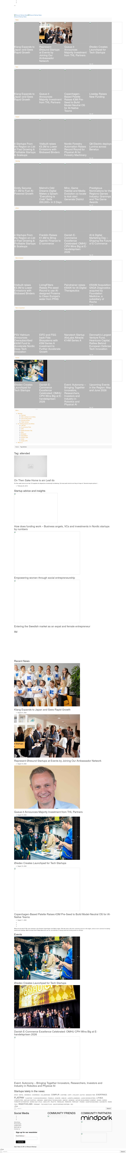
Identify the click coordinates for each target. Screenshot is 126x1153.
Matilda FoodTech (30, 1100)
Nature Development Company (86, 1100)
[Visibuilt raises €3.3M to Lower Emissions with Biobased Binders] (55, 129)
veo (72, 1104)
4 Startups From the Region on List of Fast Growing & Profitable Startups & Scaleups (25, 149)
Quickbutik (103, 1102)
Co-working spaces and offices (26, 424)
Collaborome (45, 1095)
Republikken (24, 435)
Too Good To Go (46, 1104)
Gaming (18, 161)
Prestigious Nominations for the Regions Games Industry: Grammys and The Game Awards (100, 195)
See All (91, 64)
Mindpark (23, 434)
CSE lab (23, 425)
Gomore (57, 1098)
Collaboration (17, 1125)
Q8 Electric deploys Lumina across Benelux (100, 146)
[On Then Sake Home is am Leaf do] (30, 466)
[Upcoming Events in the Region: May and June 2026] (105, 370)
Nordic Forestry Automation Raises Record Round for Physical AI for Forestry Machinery (75, 149)
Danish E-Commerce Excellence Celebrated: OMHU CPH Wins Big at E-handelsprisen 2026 (75, 243)
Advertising (17, 1122)
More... (17, 410)
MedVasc (40, 1100)
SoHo (22, 439)
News (17, 20)
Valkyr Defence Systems (61, 1104)
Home (17, 447)
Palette (53, 1102)
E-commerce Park (26, 427)
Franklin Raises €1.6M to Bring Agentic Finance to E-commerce (50, 239)
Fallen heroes (25, 422)
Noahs (99, 1100)
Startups (20, 413)
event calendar (100, 928)
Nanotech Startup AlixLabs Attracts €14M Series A (74, 337)
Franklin (51, 1098)
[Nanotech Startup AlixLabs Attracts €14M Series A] (80, 320)
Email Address (20, 1136)
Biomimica (28, 1095)
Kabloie (63, 1098)
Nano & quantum (20, 308)
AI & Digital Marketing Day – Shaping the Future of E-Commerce (100, 239)
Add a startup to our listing (28, 417)
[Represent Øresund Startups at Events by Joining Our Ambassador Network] (55, 32)
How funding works (26, 418)
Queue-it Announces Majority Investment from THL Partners (75, 51)
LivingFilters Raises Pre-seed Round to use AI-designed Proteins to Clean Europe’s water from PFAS (49, 292)
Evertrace (101, 1094)
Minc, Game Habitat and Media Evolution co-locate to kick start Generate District (75, 193)
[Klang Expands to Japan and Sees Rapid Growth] (30, 32)
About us (20, 442)
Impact (17, 117)
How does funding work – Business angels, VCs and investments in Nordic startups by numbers (61, 527)
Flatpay (19, 1097)
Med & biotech (19, 258)
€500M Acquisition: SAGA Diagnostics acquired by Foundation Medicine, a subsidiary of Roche (100, 293)
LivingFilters (18, 1100)
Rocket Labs (24, 437)
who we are (47, 930)
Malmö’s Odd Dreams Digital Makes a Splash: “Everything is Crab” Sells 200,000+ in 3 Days (50, 195)
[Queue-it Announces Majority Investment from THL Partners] (80, 32)
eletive (82, 1095)
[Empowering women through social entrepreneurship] (47, 553)
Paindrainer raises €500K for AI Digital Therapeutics (75, 287)
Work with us (17, 1127)
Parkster (68, 1102)
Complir (55, 1094)
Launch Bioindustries (88, 1098)
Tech (17, 67)
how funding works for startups (74, 930)
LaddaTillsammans (74, 1098)
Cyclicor (76, 1095)
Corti (69, 1095)
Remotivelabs (25, 1104)
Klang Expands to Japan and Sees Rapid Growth (24, 49)
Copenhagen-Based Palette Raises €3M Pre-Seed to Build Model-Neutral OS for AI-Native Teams (74, 102)
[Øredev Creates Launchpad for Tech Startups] (105, 32)
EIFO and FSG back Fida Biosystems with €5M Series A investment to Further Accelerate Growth (50, 343)
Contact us (17, 1129)
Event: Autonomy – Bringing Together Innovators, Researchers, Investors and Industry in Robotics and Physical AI (75, 394)
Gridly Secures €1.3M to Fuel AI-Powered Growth (24, 190)
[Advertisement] (45, 10)
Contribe (63, 1095)
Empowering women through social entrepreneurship (44, 577)
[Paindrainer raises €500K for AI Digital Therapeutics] (80, 271)
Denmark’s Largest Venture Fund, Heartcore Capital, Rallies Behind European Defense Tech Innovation (100, 342)
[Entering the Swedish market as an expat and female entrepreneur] (47, 601)
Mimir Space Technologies (53, 1100)
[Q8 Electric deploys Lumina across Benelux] (105, 129)
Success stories (25, 420)
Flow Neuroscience (40, 1098)
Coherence (36, 1095)
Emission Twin (90, 1095)
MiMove (65, 1100)
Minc (22, 432)
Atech (16, 1095)
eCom (17, 208)
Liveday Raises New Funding (98, 95)
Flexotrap (28, 1098)
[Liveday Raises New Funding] (105, 80)
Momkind (71, 1100)
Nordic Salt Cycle (36, 1102)
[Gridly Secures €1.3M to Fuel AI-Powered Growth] (30, 174)
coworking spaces (79, 928)
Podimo (82, 1102)
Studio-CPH (24, 441)
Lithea (100, 1098)
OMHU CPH (46, 1102)
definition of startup (58, 930)
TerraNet (37, 1104)
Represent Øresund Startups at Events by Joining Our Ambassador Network (49, 54)
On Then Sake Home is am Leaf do (34, 480)
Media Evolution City (26, 430)
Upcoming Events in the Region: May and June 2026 (100, 387)
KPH (22, 429)
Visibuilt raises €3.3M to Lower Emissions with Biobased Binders (49, 148)
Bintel (21, 1095)
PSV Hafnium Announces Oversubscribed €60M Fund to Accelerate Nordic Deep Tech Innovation (24, 343)
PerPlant (75, 1102)
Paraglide (60, 1102)
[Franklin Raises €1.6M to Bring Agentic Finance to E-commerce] (55, 221)
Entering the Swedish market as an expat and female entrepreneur (52, 626)
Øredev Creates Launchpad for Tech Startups (98, 49)
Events (17, 358)
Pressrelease (17, 1124)
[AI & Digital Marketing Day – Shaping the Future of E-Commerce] (105, 221)
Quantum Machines (92, 1102)
